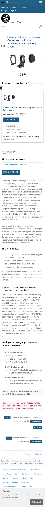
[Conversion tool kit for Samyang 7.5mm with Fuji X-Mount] (23, 75)
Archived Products (9, 486)
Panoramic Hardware (16, 37)
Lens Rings (7, 474)
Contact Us (23, 7)
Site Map (6, 482)
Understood (36, 502)
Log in (7, 418)
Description (11, 172)
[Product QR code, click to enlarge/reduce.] (13, 152)
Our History (37, 474)
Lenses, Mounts (33, 37)
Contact (16, 482)
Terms (25, 482)
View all (37, 428)
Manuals (4, 7)
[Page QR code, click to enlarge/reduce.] (13, 2)
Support (5, 478)
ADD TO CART (11, 120)
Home (5, 470)
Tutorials (13, 7)
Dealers (15, 478)
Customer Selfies (26, 486)
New (24, 478)
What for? (15, 497)
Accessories (35, 470)
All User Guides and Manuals (14, 165)
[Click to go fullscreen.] (42, 56)
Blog (31, 478)
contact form (36, 421)
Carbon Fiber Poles (22, 474)
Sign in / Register (9, 11)
